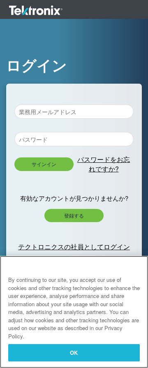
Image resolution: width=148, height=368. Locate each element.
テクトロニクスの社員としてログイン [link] (74, 246)
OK (74, 352)
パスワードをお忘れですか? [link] (103, 164)
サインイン (44, 163)
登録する (74, 215)
